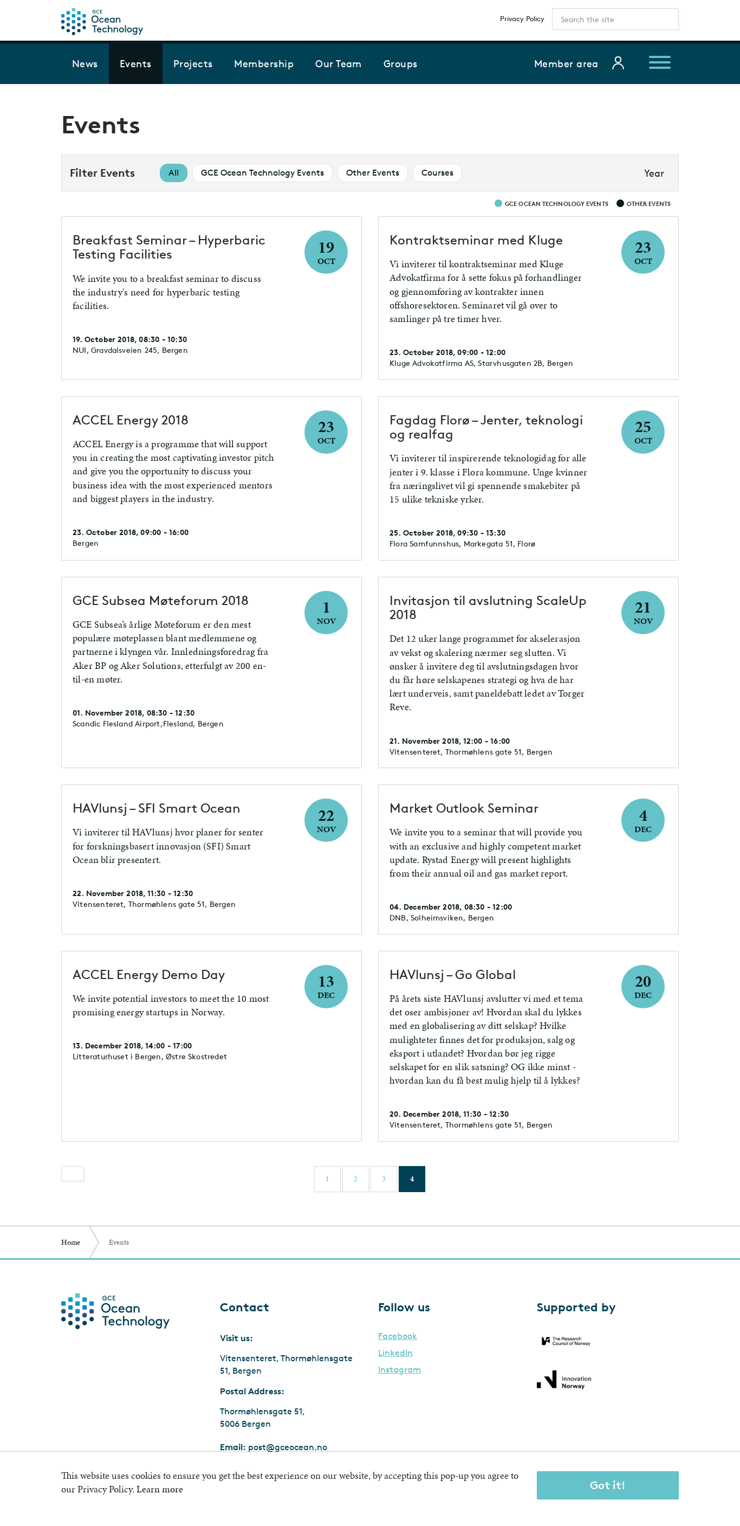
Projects (193, 63)
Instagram (399, 1370)
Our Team (338, 63)
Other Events (372, 173)
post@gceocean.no (287, 1447)
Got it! (608, 1485)
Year (654, 173)
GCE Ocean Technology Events (262, 173)
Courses (437, 173)
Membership (264, 63)
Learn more (160, 1489)
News (85, 63)
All (173, 173)
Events (136, 63)
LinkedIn (395, 1353)
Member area (566, 63)
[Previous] (72, 1173)
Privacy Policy (522, 18)
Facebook (397, 1336)
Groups (401, 63)
